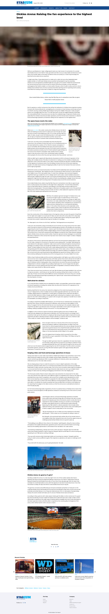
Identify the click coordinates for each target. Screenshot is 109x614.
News (16, 574)
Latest (36, 8)
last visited (35, 130)
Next (95, 571)
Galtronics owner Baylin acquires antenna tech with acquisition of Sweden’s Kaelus (64, 578)
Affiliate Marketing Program (75, 602)
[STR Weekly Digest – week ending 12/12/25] (84, 566)
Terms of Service (72, 607)
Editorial (36, 588)
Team (65, 8)
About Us (58, 8)
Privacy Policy (72, 605)
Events (51, 8)
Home (44, 599)
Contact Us (71, 604)
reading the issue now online (33, 125)
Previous (13, 571)
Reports (44, 602)
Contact (72, 8)
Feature (36, 574)
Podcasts (44, 8)
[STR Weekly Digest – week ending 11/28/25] (24, 566)
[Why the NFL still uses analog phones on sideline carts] (44, 566)
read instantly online (67, 123)
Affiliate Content (29, 588)
